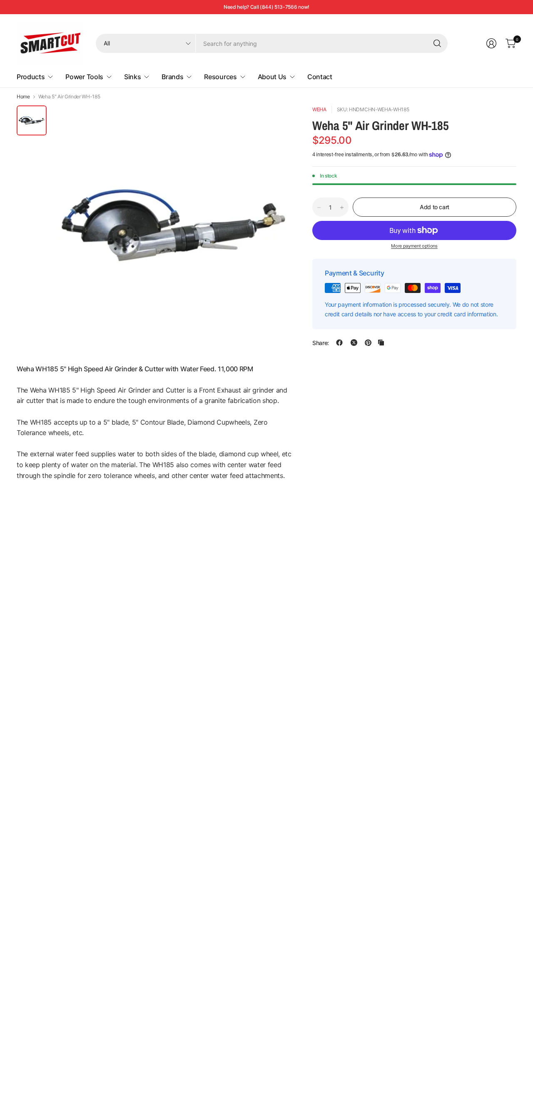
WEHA (319, 109)
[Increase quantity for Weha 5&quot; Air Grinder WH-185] (342, 207)
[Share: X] (354, 342)
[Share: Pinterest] (368, 342)
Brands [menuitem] (172, 77)
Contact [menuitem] (319, 77)
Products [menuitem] (31, 77)
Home (23, 96)
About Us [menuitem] (272, 77)
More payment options (414, 246)
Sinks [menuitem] (132, 77)
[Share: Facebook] (339, 342)
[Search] (437, 43)
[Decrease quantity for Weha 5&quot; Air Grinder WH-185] (319, 207)
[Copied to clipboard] (381, 342)
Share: (320, 342)
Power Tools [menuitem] (84, 77)
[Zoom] (275, 121)
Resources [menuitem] (220, 77)
